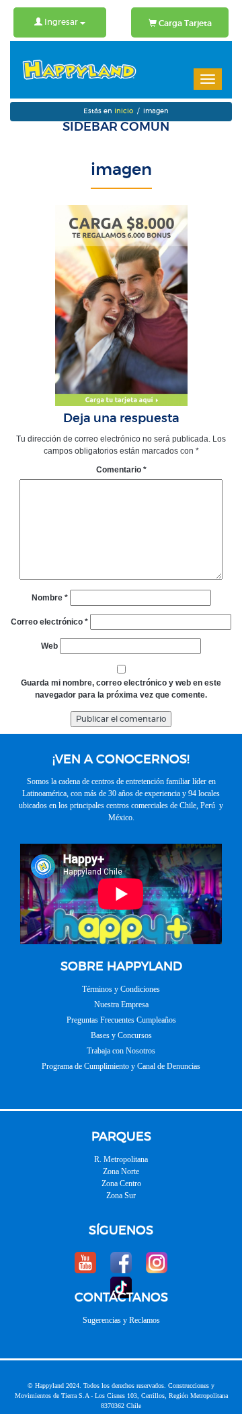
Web (49, 646)
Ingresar (61, 22)
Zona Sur (121, 1195)
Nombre (50, 597)
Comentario (121, 469)
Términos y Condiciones (121, 989)
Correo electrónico (49, 622)
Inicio (123, 111)
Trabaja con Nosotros (121, 1050)
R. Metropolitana (121, 1159)
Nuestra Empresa (121, 1004)
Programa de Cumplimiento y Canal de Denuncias (121, 1066)
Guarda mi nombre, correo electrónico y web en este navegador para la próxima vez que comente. (121, 689)
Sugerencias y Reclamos (121, 1320)
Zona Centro (121, 1183)
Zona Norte (121, 1171)
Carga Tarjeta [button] (184, 23)
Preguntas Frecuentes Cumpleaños (121, 1020)
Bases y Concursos (121, 1035)
